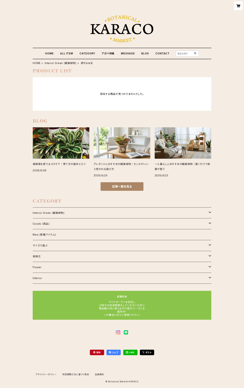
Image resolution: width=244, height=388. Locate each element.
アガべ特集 (108, 53)
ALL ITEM (66, 53)
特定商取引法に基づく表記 (75, 374)
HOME (49, 53)
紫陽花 (37, 256)
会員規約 (99, 374)
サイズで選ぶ (40, 245)
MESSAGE (128, 53)
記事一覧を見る (122, 186)
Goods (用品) (41, 223)
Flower (37, 267)
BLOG (145, 53)
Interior (37, 278)
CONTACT (162, 53)
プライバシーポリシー (46, 374)
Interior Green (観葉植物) (61, 63)
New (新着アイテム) (44, 234)
